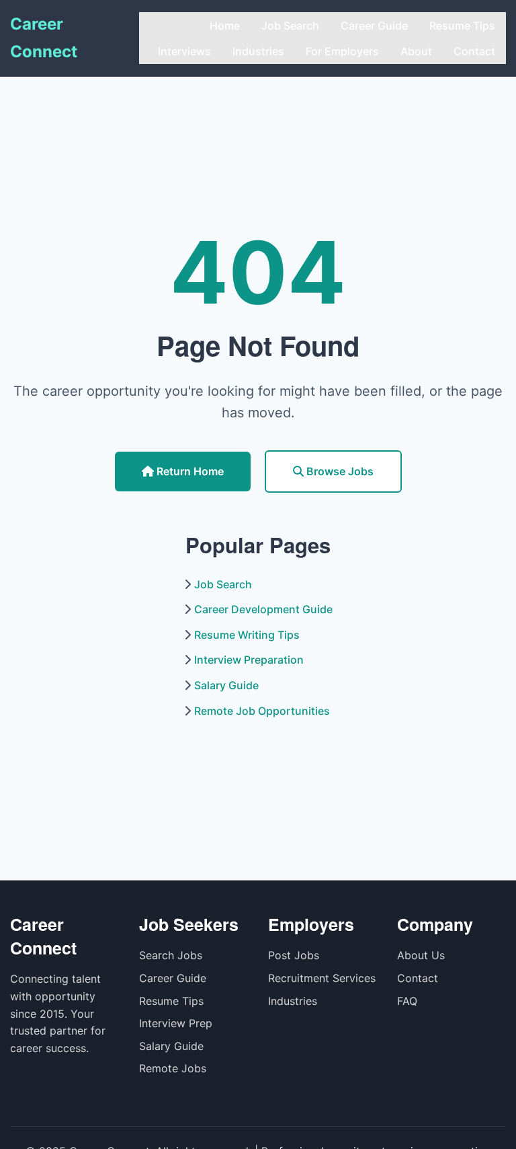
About (416, 51)
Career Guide (374, 25)
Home (225, 25)
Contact (474, 51)
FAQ (407, 1001)
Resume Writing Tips (247, 634)
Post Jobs (293, 955)
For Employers (342, 51)
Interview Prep (175, 1023)
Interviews (184, 51)
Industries (258, 51)
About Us (421, 955)
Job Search (290, 25)
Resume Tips (462, 25)
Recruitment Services (322, 978)
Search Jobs (170, 955)
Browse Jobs (339, 471)
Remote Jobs (172, 1068)
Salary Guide (226, 685)
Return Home (189, 471)
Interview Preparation (249, 659)
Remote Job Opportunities (262, 711)
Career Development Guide (263, 609)
